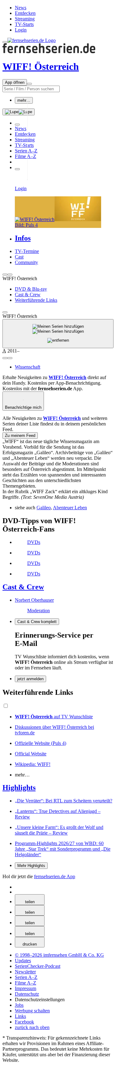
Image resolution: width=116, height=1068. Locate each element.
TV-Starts (24, 24)
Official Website (30, 753)
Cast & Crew (28, 294)
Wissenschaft (27, 367)
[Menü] (29, 84)
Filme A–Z (25, 156)
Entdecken (25, 13)
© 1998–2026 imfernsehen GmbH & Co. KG (59, 955)
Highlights (19, 788)
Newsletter (25, 971)
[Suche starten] (18, 112)
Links (20, 1016)
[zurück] (4, 275)
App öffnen (14, 82)
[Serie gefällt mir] (4, 358)
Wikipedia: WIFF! (32, 764)
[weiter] (9, 275)
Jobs (19, 1005)
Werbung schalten (32, 1010)
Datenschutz (27, 994)
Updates (23, 960)
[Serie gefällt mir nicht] (9, 358)
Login (21, 29)
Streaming (25, 18)
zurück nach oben (32, 1027)
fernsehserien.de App (54, 876)
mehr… (23, 100)
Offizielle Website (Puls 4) (40, 743)
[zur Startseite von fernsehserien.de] (31, 40)
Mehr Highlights (31, 865)
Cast (19, 256)
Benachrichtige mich (23, 407)
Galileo (44, 507)
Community (26, 262)
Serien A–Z (26, 150)
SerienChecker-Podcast (37, 966)
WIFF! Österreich (40, 66)
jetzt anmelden (30, 679)
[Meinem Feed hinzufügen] (58, 333)
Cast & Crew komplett (37, 621)
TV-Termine (27, 251)
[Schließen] (4, 312)
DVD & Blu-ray (31, 289)
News (20, 7)
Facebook (24, 1021)
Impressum (25, 988)
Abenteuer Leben (70, 507)
